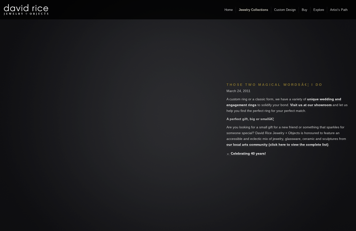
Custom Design (285, 10)
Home (228, 10)
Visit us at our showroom (311, 105)
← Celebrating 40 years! (246, 153)
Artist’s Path (339, 10)
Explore (318, 10)
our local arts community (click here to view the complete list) (277, 144)
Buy (304, 10)
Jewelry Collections (253, 10)
